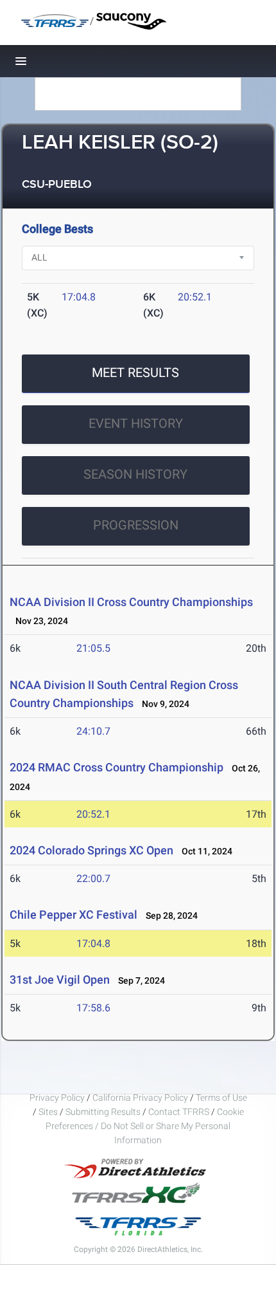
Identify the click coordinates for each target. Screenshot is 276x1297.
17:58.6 (93, 1008)
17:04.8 (79, 297)
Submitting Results (103, 1112)
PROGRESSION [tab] (135, 525)
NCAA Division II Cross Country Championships (131, 602)
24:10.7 (93, 731)
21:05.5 (93, 648)
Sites (48, 1112)
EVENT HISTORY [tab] (136, 423)
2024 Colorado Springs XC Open (91, 850)
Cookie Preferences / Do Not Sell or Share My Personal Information (145, 1126)
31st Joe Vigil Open (60, 979)
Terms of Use (221, 1097)
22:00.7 (93, 878)
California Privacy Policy (140, 1097)
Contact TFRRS (179, 1112)
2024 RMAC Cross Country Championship (116, 767)
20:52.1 (195, 297)
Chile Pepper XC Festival (73, 914)
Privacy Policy (57, 1097)
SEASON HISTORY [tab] (135, 474)
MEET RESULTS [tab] (135, 372)
